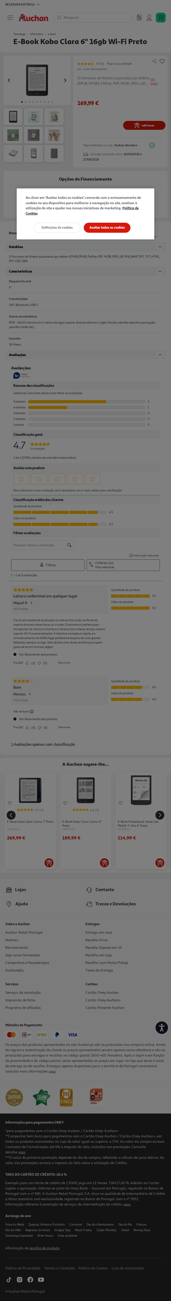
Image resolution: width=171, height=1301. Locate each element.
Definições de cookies (57, 228)
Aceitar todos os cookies (107, 228)
